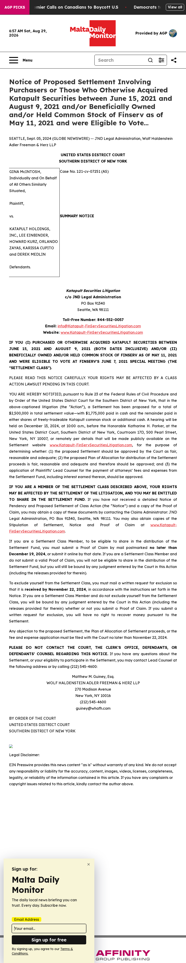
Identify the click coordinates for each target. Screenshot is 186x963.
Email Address (26, 919)
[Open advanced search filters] (161, 60)
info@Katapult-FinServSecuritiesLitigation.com (99, 326)
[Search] (150, 60)
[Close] (88, 864)
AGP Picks (15, 7)
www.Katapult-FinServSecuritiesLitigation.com (102, 332)
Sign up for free (49, 940)
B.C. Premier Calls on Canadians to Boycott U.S (69, 7)
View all (175, 7)
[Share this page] (174, 60)
